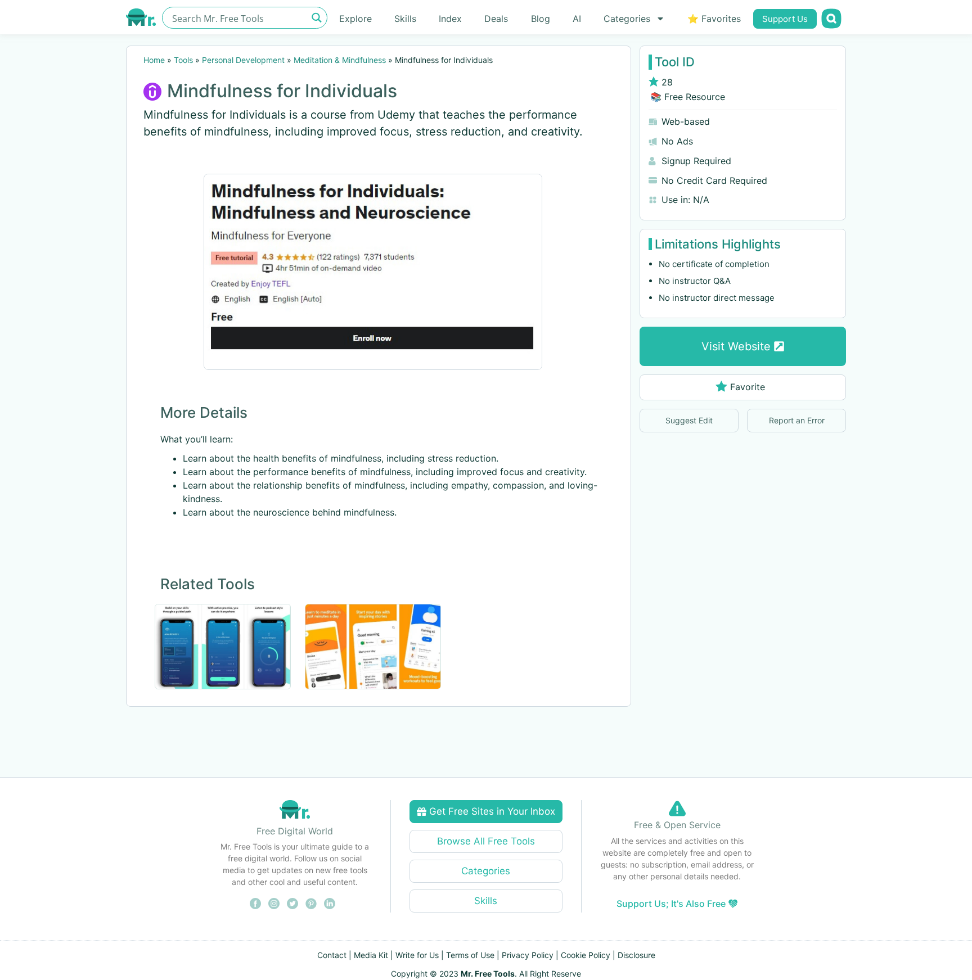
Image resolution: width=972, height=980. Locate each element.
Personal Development (243, 60)
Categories (627, 18)
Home (154, 60)
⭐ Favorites (714, 18)
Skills (405, 18)
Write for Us (417, 955)
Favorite (747, 386)
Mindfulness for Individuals (282, 91)
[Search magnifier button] (316, 18)
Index (450, 18)
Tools (183, 60)
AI (577, 18)
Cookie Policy (585, 955)
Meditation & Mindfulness (340, 60)
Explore (355, 18)
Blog (540, 18)
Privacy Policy (528, 955)
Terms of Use (470, 955)
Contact (331, 955)
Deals (496, 18)
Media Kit (371, 955)
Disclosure (636, 955)
